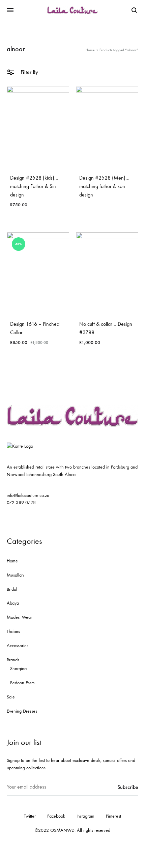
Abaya (13, 603)
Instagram (85, 816)
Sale (11, 697)
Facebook (56, 816)
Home (90, 50)
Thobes (13, 631)
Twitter (30, 816)
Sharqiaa (18, 668)
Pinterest (113, 816)
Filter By (28, 72)
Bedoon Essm (22, 683)
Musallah (15, 575)
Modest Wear (19, 617)
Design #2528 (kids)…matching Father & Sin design (34, 186)
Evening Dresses (22, 711)
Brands (13, 660)
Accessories (17, 645)
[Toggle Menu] (10, 10)
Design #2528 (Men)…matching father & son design (104, 186)
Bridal (12, 589)
